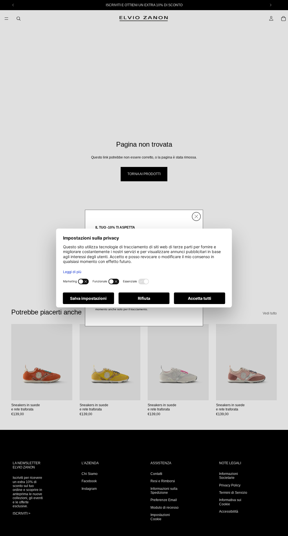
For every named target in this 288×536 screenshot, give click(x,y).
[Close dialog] (196, 216)
